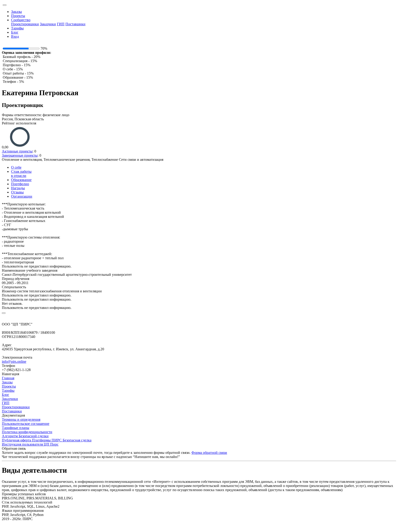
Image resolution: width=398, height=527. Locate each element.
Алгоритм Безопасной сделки (25, 436)
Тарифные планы (15, 428)
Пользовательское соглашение (25, 424)
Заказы (16, 12)
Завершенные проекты (20, 155)
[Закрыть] (4, 313)
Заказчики (48, 24)
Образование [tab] (21, 180)
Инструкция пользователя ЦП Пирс (30, 444)
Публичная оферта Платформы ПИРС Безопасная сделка (46, 440)
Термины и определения (21, 419)
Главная (8, 378)
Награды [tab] (18, 188)
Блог (14, 32)
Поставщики (75, 24)
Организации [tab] (21, 196)
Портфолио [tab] (20, 184)
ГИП (60, 24)
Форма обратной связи (209, 453)
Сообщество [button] (20, 20)
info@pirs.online (14, 361)
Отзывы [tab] (17, 192)
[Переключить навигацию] (4, 5)
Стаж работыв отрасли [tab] (21, 174)
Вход (15, 36)
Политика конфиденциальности (27, 432)
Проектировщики (25, 24)
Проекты (18, 16)
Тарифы (17, 28)
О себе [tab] (16, 167)
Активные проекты (17, 151)
